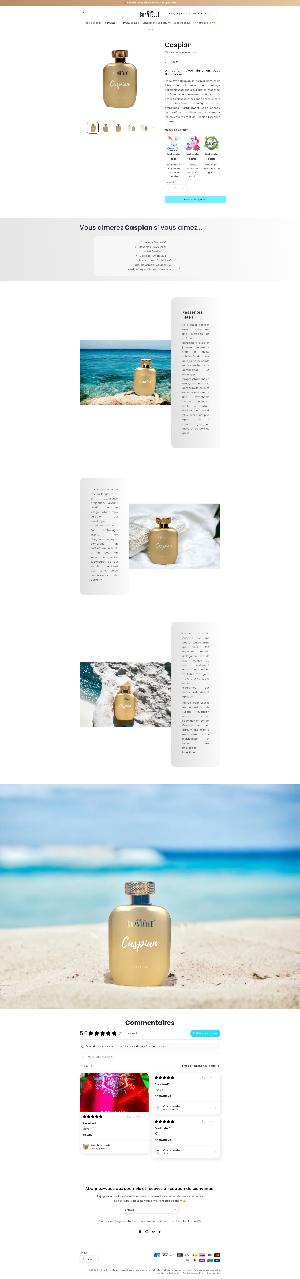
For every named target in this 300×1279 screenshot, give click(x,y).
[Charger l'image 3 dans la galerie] (118, 127)
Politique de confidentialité (207, 1270)
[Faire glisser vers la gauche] (83, 127)
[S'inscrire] (174, 1209)
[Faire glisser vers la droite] (153, 127)
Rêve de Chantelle (106, 1270)
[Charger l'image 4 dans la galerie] (131, 127)
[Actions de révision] (144, 1116)
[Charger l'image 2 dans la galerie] (105, 127)
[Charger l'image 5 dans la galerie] (143, 127)
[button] (83, 13)
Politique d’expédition (193, 1273)
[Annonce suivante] (219, 3)
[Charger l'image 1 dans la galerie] (92, 127)
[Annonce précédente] (80, 3)
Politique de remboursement (177, 1270)
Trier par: (186, 1066)
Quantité (169, 182)
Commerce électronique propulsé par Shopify (138, 1270)
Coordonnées (213, 1273)
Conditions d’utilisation (168, 1273)
